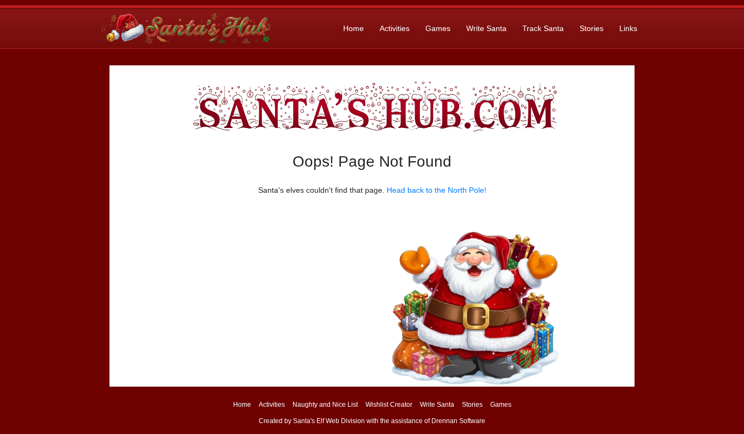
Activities (395, 28)
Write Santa (486, 28)
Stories (591, 28)
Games (437, 28)
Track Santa (543, 28)
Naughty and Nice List (325, 404)
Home (353, 28)
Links (628, 28)
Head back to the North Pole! (436, 190)
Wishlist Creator (388, 404)
